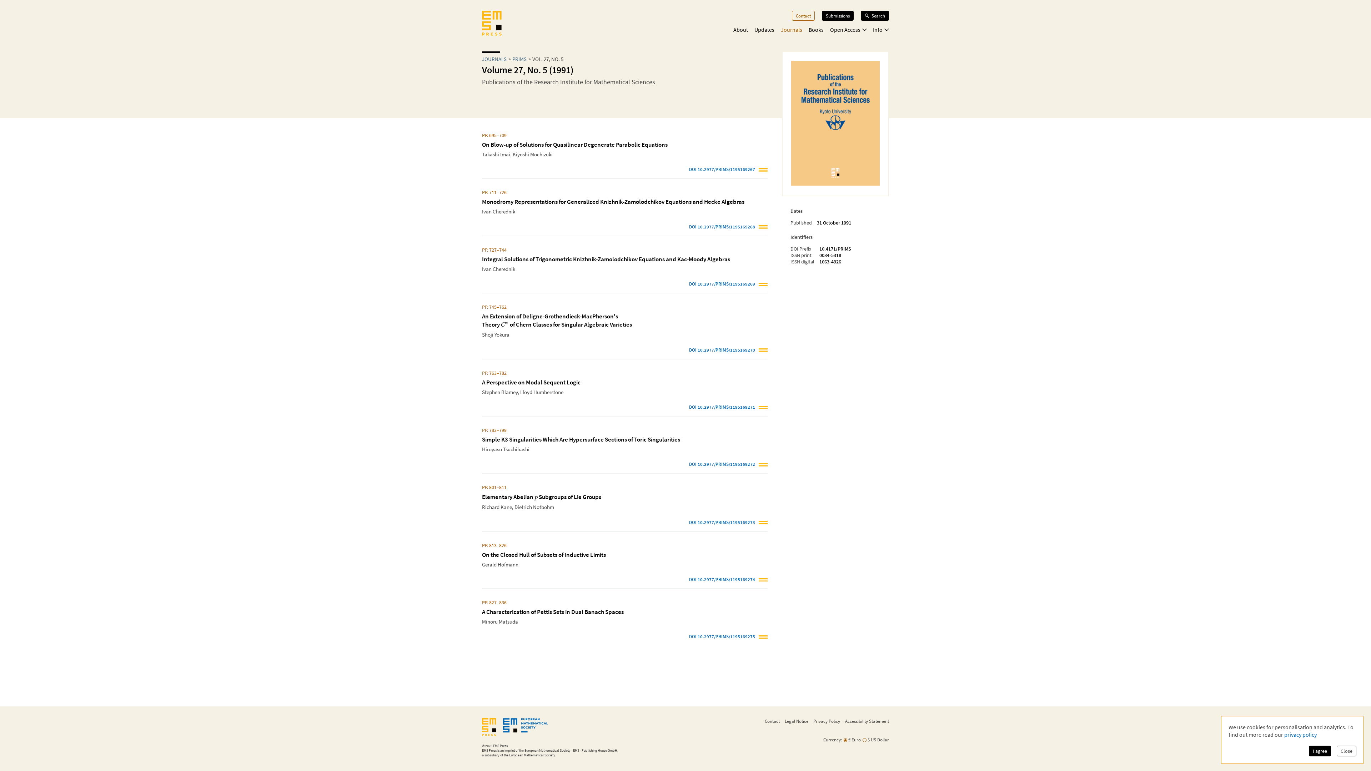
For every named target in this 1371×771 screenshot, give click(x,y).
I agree (1320, 751)
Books (816, 29)
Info (878, 29)
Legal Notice (796, 721)
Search (878, 16)
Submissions (838, 16)
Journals (791, 29)
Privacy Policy (826, 721)
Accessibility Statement (867, 721)
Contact (803, 16)
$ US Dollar (878, 739)
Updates (764, 29)
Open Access (845, 29)
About (740, 29)
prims (519, 59)
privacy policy (1300, 734)
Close (1346, 751)
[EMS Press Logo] (492, 24)
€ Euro (854, 739)
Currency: (832, 739)
